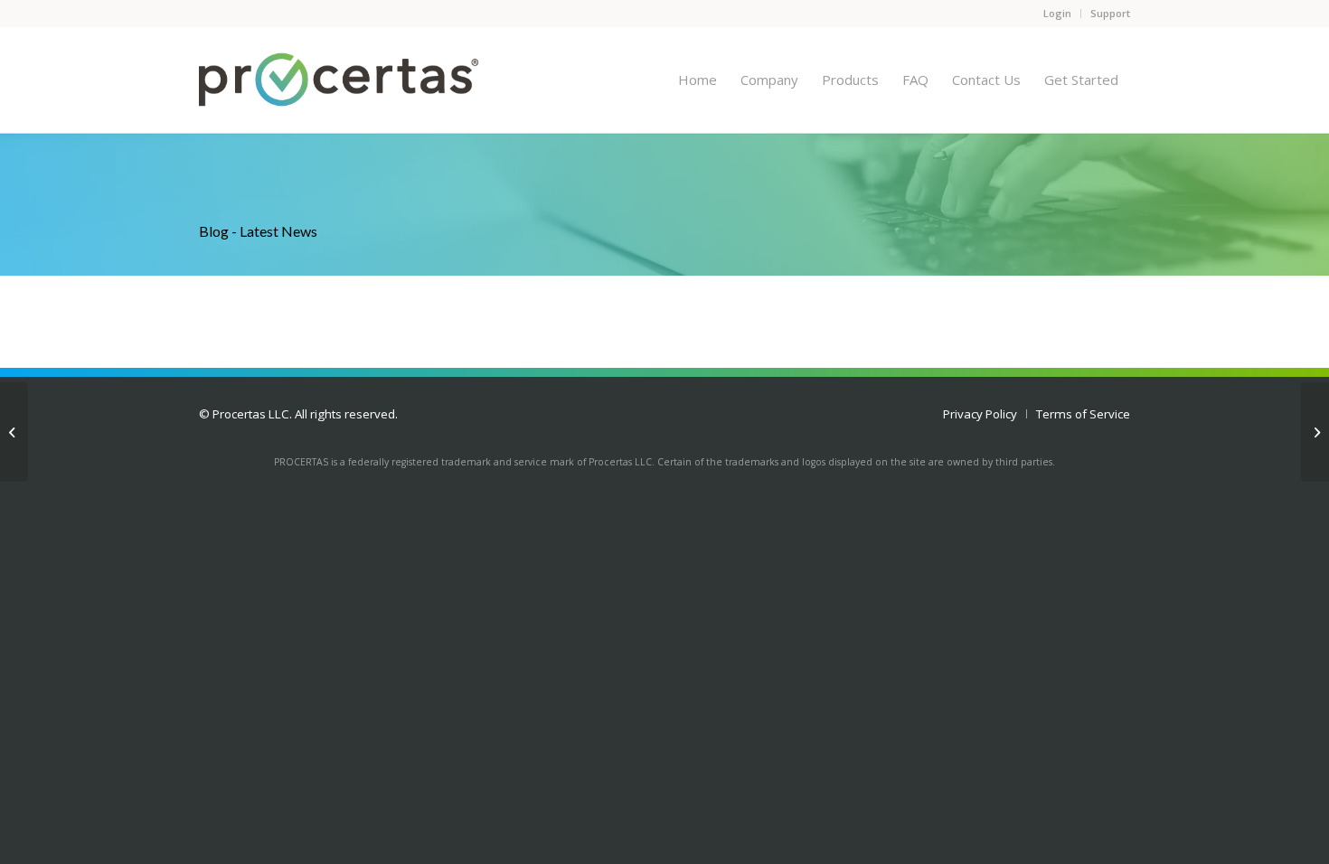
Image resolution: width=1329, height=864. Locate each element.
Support (1110, 13)
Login (1057, 13)
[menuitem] (697, 79)
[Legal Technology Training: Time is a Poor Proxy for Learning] (14, 432)
